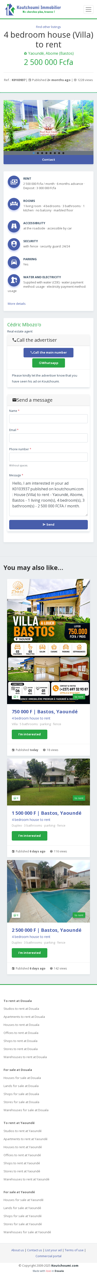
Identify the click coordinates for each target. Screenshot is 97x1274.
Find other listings (48, 27)
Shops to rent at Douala (20, 1041)
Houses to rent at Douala (21, 1025)
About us (17, 1250)
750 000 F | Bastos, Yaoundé (45, 711)
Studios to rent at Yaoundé (23, 1131)
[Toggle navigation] (88, 9)
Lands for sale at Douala (21, 1086)
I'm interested (29, 734)
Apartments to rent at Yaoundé (26, 1139)
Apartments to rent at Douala (24, 1017)
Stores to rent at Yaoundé (22, 1171)
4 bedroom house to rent (31, 718)
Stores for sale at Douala (21, 1102)
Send (50, 524)
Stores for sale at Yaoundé (23, 1224)
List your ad (53, 1250)
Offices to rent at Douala (21, 1033)
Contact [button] (48, 159)
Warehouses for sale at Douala (26, 1110)
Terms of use (74, 1250)
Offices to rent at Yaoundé (22, 1155)
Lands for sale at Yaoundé (22, 1208)
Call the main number (50, 352)
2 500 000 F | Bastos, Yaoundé (46, 930)
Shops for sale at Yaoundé (23, 1216)
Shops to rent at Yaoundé (22, 1163)
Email (14, 430)
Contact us (34, 1250)
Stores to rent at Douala (21, 1049)
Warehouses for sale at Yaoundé (27, 1232)
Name (14, 411)
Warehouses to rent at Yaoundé (26, 1179)
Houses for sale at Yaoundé (24, 1200)
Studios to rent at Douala (21, 1008)
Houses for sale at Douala (22, 1078)
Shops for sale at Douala (21, 1094)
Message (16, 475)
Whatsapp (50, 363)
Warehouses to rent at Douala (25, 1057)
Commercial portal (48, 1256)
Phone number (20, 449)
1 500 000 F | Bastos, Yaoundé (46, 813)
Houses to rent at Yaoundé (23, 1147)
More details (17, 303)
